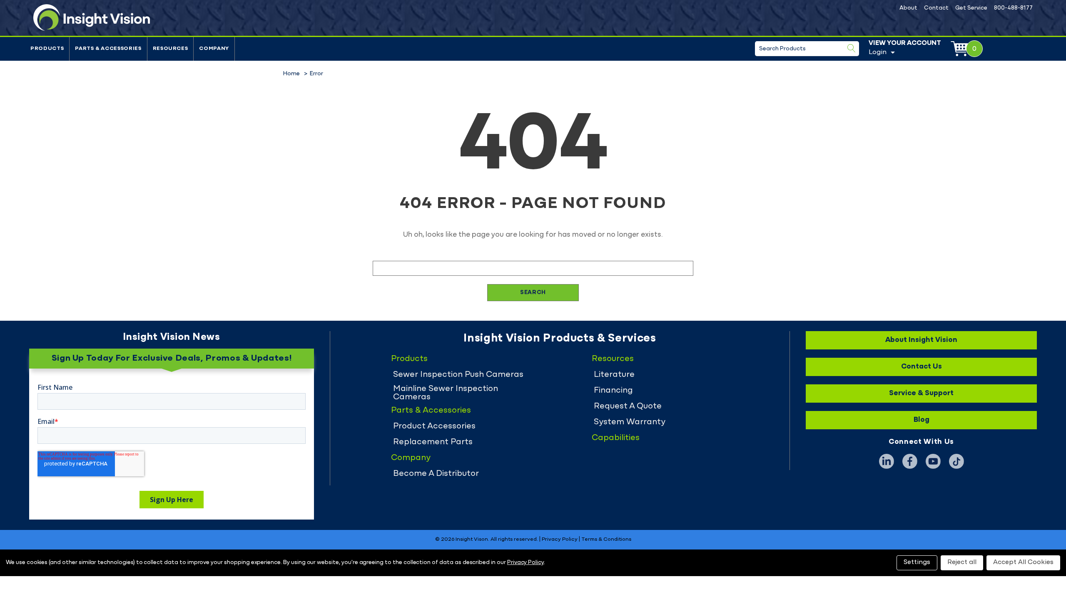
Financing (613, 390)
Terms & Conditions (606, 539)
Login (878, 52)
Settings (917, 562)
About (908, 8)
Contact (936, 8)
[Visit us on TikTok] (956, 461)
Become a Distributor (436, 474)
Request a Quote (628, 406)
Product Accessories (434, 426)
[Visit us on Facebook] (909, 461)
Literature (614, 375)
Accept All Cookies (1023, 562)
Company (214, 48)
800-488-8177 (1013, 8)
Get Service (971, 8)
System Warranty (629, 422)
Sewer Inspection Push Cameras (458, 375)
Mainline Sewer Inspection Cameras (445, 393)
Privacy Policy (560, 539)
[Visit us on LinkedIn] (886, 461)
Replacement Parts (433, 442)
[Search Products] (851, 48)
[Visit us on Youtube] (933, 461)
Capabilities (616, 438)
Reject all (961, 562)
